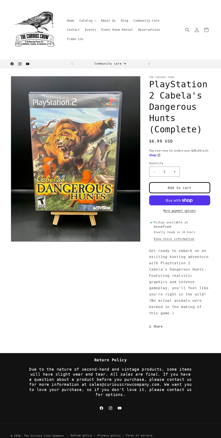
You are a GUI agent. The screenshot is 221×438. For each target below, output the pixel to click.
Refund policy (81, 435)
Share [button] (158, 326)
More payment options (179, 210)
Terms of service (139, 435)
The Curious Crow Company (44, 435)
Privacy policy (109, 435)
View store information (174, 239)
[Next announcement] (149, 64)
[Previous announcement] (72, 64)
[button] (87, 20)
